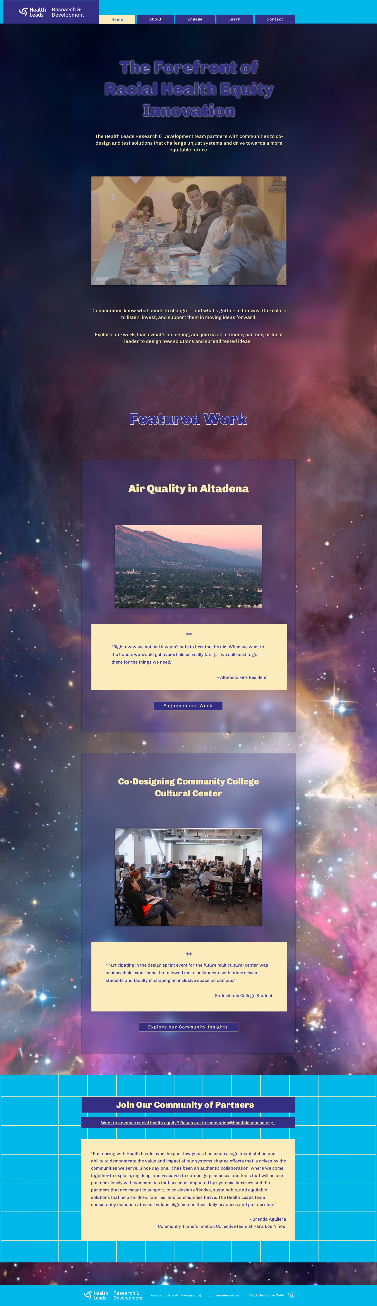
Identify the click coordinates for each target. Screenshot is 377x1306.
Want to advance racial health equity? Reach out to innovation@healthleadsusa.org (188, 1122)
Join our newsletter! (224, 1295)
